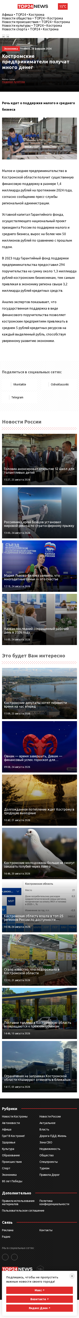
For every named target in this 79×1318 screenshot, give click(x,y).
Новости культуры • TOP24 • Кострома (32, 25)
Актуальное (48, 1123)
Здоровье (8, 1142)
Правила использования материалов (18, 1202)
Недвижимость (50, 1148)
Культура (8, 1148)
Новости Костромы (15, 1116)
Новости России (50, 1116)
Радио (6, 1236)
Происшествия (12, 1161)
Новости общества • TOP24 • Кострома (32, 18)
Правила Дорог (50, 1174)
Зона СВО (46, 1142)
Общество (47, 1155)
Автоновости (11, 1123)
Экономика (9, 1174)
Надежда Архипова (13, 82)
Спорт (6, 1168)
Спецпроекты (49, 1161)
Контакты (46, 1230)
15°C (62, 6)
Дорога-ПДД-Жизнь (53, 1136)
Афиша (6, 1129)
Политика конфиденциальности (54, 1202)
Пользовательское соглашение (23, 1210)
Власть (44, 1129)
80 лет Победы (12, 1181)
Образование (11, 1155)
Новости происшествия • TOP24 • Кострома (36, 22)
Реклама (7, 1230)
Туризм (44, 1168)
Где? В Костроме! (13, 1136)
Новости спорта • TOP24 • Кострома (30, 29)
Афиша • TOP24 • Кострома (23, 14)
